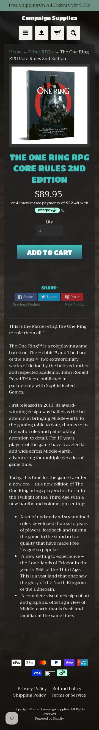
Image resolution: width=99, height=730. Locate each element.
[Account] (41, 33)
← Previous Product (24, 304)
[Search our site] (73, 33)
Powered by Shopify (49, 718)
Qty (49, 222)
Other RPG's (40, 52)
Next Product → (77, 304)
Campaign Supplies (49, 18)
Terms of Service (68, 695)
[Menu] (25, 33)
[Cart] (57, 33)
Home (15, 52)
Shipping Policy (29, 695)
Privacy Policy (32, 688)
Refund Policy (66, 688)
